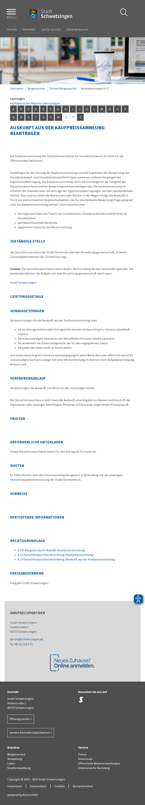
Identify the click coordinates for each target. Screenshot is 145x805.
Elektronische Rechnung (94, 768)
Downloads (85, 759)
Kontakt (12, 29)
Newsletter (29, 29)
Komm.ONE (30, 795)
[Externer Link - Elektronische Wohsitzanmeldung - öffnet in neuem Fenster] (72, 662)
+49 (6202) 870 (23, 644)
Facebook (100, 700)
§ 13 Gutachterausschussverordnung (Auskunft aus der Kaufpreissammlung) (66, 559)
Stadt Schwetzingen (23, 282)
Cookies (60, 786)
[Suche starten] (123, 12)
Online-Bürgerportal (62, 88)
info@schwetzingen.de (28, 639)
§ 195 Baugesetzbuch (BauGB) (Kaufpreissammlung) (51, 550)
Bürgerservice (36, 88)
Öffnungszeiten (19, 719)
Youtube (119, 700)
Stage (81, 700)
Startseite (16, 88)
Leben (11, 763)
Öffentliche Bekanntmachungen (99, 763)
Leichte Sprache (51, 29)
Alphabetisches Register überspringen (35, 103)
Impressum (14, 786)
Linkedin (109, 700)
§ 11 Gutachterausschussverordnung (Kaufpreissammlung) (56, 555)
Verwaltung (14, 759)
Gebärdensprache (77, 29)
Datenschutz (38, 786)
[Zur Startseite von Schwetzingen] (51, 13)
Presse (82, 754)
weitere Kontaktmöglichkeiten (29, 732)
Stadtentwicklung (19, 768)
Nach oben (135, 720)
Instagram (90, 700)
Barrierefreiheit (83, 786)
